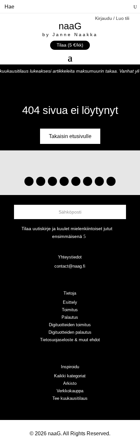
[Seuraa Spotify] (75, 181)
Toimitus (70, 309)
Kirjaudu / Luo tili (112, 18)
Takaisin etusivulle (70, 136)
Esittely (70, 302)
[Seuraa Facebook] (64, 181)
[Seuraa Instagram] (29, 181)
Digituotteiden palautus (70, 332)
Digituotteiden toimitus (70, 324)
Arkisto (70, 383)
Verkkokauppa (70, 390)
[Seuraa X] (99, 181)
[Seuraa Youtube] (52, 181)
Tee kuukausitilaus (70, 398)
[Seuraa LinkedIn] (111, 181)
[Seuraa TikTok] (40, 181)
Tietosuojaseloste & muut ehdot (70, 339)
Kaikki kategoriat (70, 375)
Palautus (70, 317)
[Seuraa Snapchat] (87, 181)
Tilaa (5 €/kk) (70, 45)
